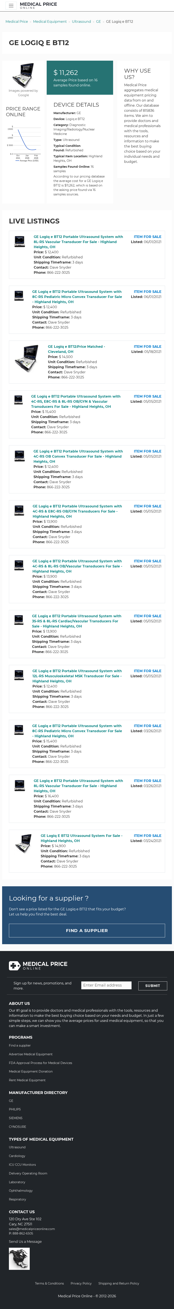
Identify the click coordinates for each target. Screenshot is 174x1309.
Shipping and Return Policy (118, 1283)
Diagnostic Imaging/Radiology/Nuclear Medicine (74, 129)
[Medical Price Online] (38, 6)
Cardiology (17, 1156)
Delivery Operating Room (28, 1173)
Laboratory (17, 1182)
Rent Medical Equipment (27, 1080)
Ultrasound (81, 22)
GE (98, 22)
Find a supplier (20, 1045)
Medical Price (17, 22)
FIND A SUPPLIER (87, 930)
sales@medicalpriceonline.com (32, 1229)
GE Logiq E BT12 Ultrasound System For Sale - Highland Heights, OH (81, 838)
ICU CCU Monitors (22, 1165)
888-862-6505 (23, 1233)
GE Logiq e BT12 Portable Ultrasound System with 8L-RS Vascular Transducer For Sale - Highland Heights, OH (78, 242)
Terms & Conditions (49, 1283)
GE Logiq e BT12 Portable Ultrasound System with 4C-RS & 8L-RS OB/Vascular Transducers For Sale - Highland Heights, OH (77, 566)
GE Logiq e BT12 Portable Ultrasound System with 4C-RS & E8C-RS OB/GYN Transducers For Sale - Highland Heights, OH (77, 511)
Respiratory (17, 1199)
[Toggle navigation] (11, 6)
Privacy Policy (81, 1283)
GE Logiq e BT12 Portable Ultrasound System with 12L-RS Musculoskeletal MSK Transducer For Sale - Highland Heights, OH (77, 676)
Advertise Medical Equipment (31, 1054)
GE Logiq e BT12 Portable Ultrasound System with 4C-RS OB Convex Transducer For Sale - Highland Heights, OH (78, 456)
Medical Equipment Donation (31, 1071)
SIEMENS (15, 1118)
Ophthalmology (21, 1191)
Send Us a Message (25, 1242)
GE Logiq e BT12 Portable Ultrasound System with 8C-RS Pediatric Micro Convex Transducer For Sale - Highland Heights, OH (77, 297)
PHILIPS (15, 1109)
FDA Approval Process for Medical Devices (40, 1063)
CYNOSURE (17, 1127)
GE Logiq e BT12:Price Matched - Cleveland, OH (76, 349)
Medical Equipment (50, 22)
